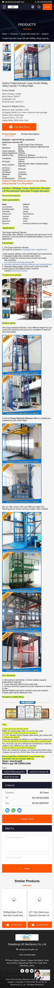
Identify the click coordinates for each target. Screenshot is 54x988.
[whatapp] (13, 810)
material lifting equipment (14, 772)
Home (4, 34)
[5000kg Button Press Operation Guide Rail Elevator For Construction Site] (14, 899)
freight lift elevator (11, 777)
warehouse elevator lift (38, 772)
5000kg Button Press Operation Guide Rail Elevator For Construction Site (13, 914)
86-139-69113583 (44, 2)
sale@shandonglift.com (14, 2)
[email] (19, 810)
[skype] (7, 810)
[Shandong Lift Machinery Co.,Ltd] (13, 7)
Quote (47, 7)
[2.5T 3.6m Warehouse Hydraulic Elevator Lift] (40, 899)
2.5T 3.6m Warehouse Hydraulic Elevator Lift (39, 913)
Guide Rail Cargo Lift (29, 34)
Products (14, 34)
